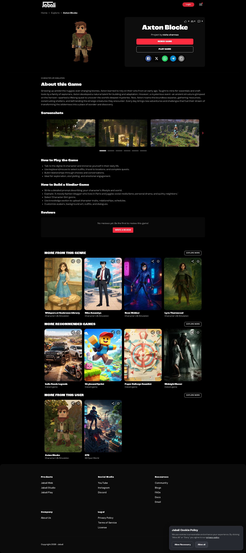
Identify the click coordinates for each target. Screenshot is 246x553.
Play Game (165, 49)
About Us (46, 517)
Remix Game (165, 41)
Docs (158, 497)
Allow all (201, 545)
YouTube (103, 482)
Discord (102, 492)
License (102, 527)
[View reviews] (199, 21)
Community (161, 482)
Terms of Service (107, 522)
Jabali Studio (48, 487)
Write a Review (123, 230)
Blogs (158, 487)
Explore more (193, 253)
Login (188, 4)
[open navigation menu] (201, 4)
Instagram (104, 487)
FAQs (158, 492)
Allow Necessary (183, 545)
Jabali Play (47, 492)
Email (158, 501)
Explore (55, 13)
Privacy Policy (105, 517)
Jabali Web (47, 482)
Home (44, 13)
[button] (63, 284)
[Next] (202, 133)
